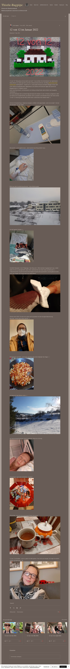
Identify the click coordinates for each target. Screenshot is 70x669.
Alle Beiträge (6, 16)
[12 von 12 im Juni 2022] (13, 627)
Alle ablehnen (55, 666)
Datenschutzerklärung (34, 667)
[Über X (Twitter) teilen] (13, 607)
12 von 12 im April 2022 (55, 635)
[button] (65, 16)
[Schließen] (68, 666)
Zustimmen (63, 666)
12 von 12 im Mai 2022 (32, 635)
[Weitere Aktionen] (59, 25)
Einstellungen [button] (46, 666)
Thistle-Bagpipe (12, 5)
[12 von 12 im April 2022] (57, 627)
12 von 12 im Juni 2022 (10, 635)
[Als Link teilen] (20, 607)
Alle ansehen (64, 619)
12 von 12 (13, 16)
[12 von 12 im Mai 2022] (35, 627)
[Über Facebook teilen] (10, 607)
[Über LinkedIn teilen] (17, 607)
